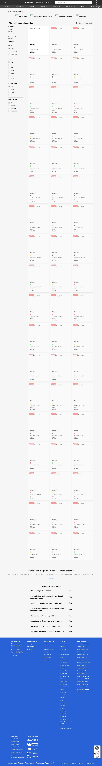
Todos (12, 48)
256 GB (12, 92)
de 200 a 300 (14, 54)
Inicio (9, 11)
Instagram (31, 646)
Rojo (12, 76)
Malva (12, 70)
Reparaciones (39, 2)
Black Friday (48, 2)
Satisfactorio (14, 111)
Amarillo (13, 65)
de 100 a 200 (14, 51)
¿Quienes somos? (29, 2)
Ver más (10, 41)
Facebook (31, 649)
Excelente (13, 105)
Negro (12, 73)
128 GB (12, 89)
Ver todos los (65, 728)
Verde (12, 78)
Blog (30, 644)
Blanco (12, 67)
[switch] (97, 756)
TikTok (31, 652)
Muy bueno (13, 108)
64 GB (12, 95)
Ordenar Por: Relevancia (85, 23)
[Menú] (100, 746)
